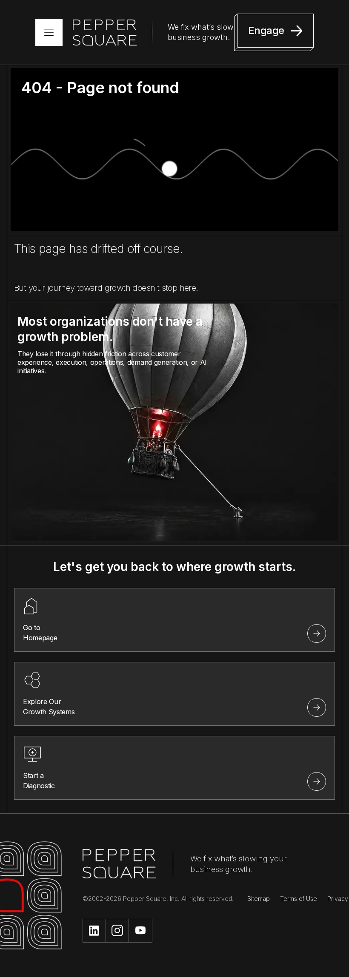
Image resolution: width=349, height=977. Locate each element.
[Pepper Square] (105, 32)
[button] (274, 32)
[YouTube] (140, 930)
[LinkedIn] (94, 930)
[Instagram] (117, 930)
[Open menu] (49, 32)
